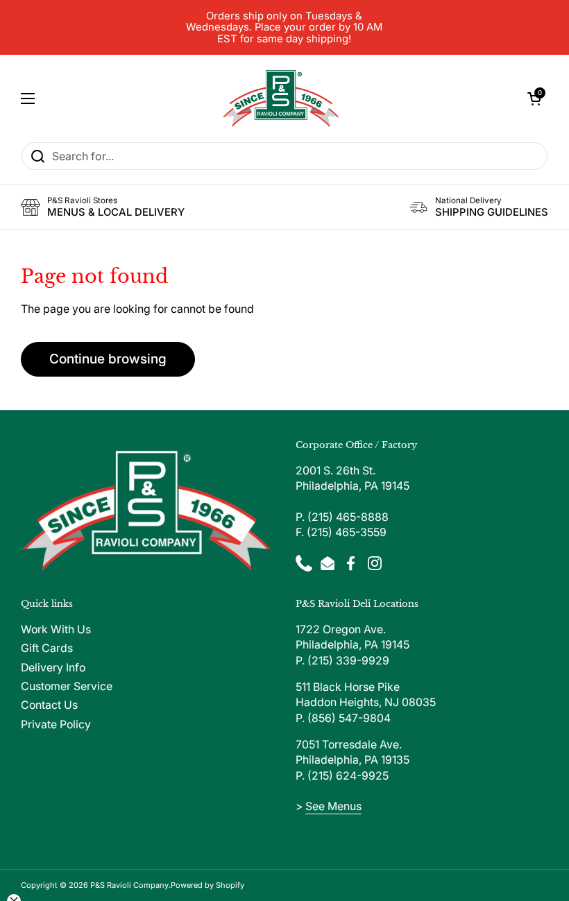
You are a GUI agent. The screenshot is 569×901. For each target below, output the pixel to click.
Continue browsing (108, 358)
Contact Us (49, 705)
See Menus (333, 806)
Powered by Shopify (207, 885)
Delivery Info (53, 667)
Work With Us (56, 629)
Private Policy (56, 724)
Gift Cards (47, 648)
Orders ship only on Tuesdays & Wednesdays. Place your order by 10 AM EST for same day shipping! (284, 27)
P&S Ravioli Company (129, 885)
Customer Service (66, 686)
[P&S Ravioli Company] (281, 98)
